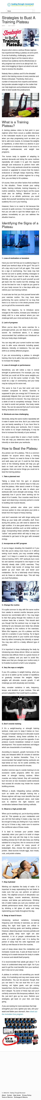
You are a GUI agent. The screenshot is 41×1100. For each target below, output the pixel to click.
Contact (9, 1095)
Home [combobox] (9, 11)
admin (3, 25)
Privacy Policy (26, 1095)
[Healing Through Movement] (20, 6)
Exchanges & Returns (21, 1097)
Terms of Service (7, 1097)
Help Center (17, 1095)
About (4, 1095)
